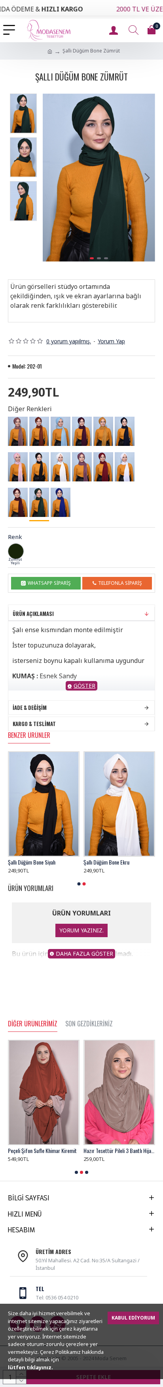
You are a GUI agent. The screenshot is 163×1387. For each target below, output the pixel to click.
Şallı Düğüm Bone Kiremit (109, 862)
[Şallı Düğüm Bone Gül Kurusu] (18, 431)
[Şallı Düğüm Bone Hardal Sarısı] (103, 431)
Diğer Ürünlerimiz (32, 1024)
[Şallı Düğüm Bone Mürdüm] (82, 431)
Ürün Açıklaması (33, 614)
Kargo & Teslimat (34, 724)
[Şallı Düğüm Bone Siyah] (39, 467)
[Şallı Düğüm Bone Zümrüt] (39, 503)
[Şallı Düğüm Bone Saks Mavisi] (60, 502)
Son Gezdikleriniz (89, 1024)
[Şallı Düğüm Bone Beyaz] (125, 467)
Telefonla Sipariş (120, 583)
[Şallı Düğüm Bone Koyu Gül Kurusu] (82, 467)
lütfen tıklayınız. (30, 1367)
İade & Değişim (30, 707)
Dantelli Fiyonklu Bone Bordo (112, 1150)
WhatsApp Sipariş (49, 583)
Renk (15, 537)
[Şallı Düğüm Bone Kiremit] (39, 431)
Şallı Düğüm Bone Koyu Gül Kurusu (43, 862)
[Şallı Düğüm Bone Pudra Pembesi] (18, 467)
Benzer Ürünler (29, 735)
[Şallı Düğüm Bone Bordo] (18, 502)
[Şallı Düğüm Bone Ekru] (60, 467)
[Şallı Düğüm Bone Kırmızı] (103, 467)
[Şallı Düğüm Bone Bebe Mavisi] (60, 431)
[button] (51, 177)
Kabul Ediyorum (133, 1317)
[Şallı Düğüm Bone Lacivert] (125, 431)
